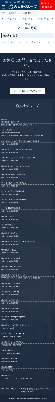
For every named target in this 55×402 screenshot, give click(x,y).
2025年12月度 (26, 19)
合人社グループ (27, 106)
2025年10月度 (42, 19)
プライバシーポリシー (44, 389)
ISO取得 (21, 389)
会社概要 (30, 389)
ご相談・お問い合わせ (29, 91)
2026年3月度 (10, 19)
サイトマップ (11, 389)
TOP (3, 13)
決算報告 (12, 13)
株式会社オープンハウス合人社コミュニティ (27, 42)
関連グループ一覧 (27, 391)
